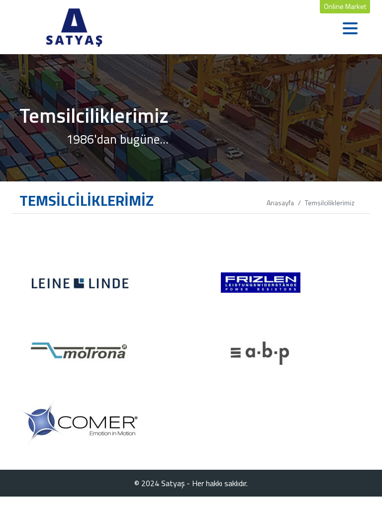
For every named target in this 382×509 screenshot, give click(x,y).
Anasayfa (280, 202)
